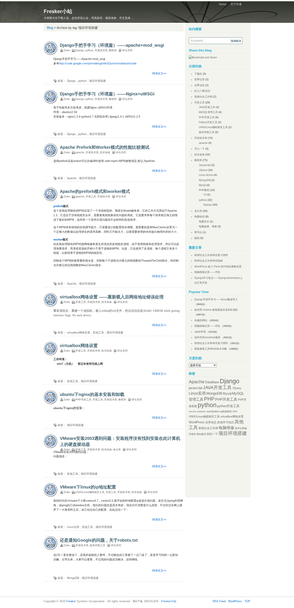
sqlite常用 (200, 331)
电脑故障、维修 (208, 226)
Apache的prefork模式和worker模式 (95, 191)
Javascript (205, 165)
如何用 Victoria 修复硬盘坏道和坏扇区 (216, 309)
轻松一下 (212, 434)
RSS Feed (219, 601)
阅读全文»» (159, 73)
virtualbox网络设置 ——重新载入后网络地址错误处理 (112, 297)
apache (80, 152)
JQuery (203, 170)
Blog (50, 27)
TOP (247, 601)
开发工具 (91, 196)
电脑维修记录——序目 (207, 272)
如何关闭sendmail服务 (207, 337)
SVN (234, 411)
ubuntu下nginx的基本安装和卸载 (92, 394)
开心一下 (199, 148)
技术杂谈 (105, 152)
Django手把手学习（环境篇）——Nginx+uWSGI (107, 94)
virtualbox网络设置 (78, 332)
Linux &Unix (206, 175)
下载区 (198, 73)
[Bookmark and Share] (203, 57)
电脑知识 (199, 216)
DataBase (212, 382)
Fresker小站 (58, 11)
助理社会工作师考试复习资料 (211, 255)
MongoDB (73, 578)
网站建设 (201, 434)
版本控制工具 (97, 545)
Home (222, 4)
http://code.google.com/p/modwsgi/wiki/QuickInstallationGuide (97, 63)
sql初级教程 (225, 411)
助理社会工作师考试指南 (208, 260)
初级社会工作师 (203, 96)
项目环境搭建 (97, 80)
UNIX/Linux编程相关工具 (90, 492)
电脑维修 (226, 428)
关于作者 (236, 4)
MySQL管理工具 (208, 112)
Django (80, 50)
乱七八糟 (199, 90)
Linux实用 (73, 527)
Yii (204, 194)
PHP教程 (204, 190)
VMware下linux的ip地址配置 (88, 487)
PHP (209, 399)
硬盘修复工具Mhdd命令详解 (210, 348)
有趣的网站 (200, 320)
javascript (195, 388)
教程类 (113, 50)
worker (57, 239)
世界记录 (199, 79)
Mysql (202, 185)
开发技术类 (101, 50)
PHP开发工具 (83, 399)
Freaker (71, 601)
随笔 (197, 238)
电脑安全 (204, 221)
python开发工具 (228, 406)
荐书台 (198, 232)
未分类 (117, 449)
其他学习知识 (225, 422)
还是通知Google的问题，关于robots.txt (99, 540)
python (89, 50)
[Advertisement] (94, 37)
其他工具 (98, 332)
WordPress (197, 422)
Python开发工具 (208, 122)
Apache (71, 178)
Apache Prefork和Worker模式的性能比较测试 (104, 147)
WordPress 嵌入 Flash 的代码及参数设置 (217, 266)
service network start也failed (204, 411)
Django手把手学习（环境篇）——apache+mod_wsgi (112, 45)
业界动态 (199, 85)
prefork (58, 206)
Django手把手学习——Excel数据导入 (216, 299)
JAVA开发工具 (207, 107)
